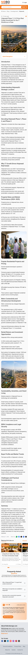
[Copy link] (26, 537)
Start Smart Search (8, 616)
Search (23, 7)
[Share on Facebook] (19, 537)
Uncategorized (14, 11)
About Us (7, 649)
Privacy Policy (17, 646)
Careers (14, 649)
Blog (8, 11)
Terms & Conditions (8, 646)
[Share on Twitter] (21, 537)
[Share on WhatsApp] (16, 537)
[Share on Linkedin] (23, 537)
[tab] (8, 567)
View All (24, 540)
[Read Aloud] (26, 16)
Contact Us (20, 649)
